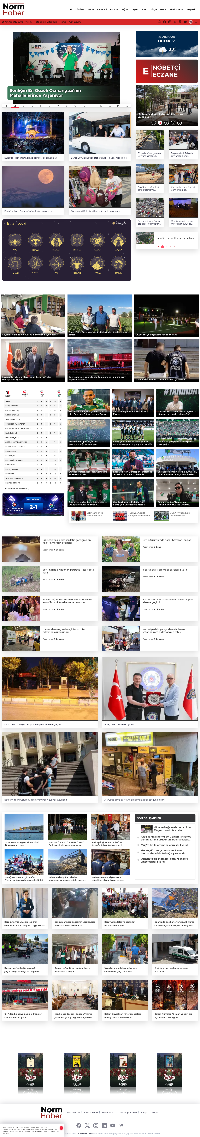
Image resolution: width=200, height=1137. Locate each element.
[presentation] (10, 1072)
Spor (144, 9)
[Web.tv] (191, 22)
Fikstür (63, 22)
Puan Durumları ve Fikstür (17, 489)
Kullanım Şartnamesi (127, 1112)
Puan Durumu (75, 22)
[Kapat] (61, 1128)
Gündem (79, 9)
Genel (163, 9)
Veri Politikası (108, 1112)
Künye (144, 1112)
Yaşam (134, 9)
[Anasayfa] (70, 9)
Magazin (191, 9)
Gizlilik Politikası (73, 1112)
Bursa (91, 9)
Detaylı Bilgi (30, 1093)
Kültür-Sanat (177, 9)
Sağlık (124, 9)
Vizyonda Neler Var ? (30, 1040)
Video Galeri (52, 22)
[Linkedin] (104, 1125)
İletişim (155, 1112)
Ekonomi (102, 9)
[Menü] (196, 22)
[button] (6, 106)
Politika (114, 9)
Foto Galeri (40, 22)
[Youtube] (113, 1125)
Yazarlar (28, 22)
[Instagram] (96, 1125)
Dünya (153, 9)
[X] (87, 1125)
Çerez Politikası (91, 1112)
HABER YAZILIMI (85, 1133)
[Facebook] (79, 1125)
